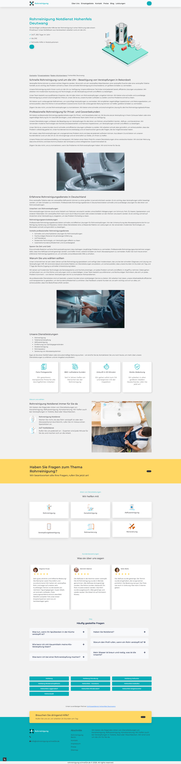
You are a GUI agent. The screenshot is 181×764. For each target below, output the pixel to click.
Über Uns (75, 3)
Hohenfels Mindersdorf (90, 689)
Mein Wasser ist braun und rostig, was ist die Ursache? (114, 653)
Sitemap (74, 750)
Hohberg (49, 678)
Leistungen (120, 3)
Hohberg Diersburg (90, 678)
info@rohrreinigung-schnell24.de (45, 741)
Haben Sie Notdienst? (103, 632)
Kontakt (98, 3)
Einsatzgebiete (87, 3)
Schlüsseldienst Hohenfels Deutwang (101, 706)
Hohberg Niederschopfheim (49, 683)
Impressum (76, 744)
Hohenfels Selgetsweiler (131, 689)
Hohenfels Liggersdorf (49, 689)
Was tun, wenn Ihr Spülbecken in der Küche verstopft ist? (53, 633)
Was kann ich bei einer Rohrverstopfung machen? (56, 657)
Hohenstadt (49, 694)
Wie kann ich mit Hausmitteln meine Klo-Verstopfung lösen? (52, 645)
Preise (106, 3)
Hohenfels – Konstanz (90, 683)
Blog (112, 3)
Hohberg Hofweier (132, 678)
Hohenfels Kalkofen (132, 683)
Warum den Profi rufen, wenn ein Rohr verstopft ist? (118, 642)
